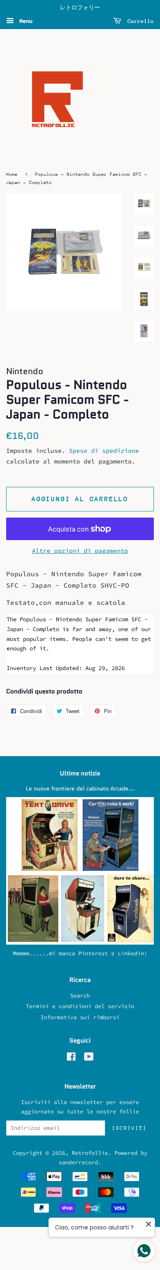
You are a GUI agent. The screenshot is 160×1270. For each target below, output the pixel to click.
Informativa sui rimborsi (80, 1017)
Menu (24, 21)
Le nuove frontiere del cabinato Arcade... (80, 789)
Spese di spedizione (104, 450)
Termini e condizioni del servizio (80, 1006)
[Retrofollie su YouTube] (89, 1058)
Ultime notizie (80, 773)
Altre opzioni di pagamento (80, 550)
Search (80, 995)
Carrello (139, 21)
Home (12, 174)
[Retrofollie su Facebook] (71, 1058)
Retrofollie (90, 1153)
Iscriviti (129, 1128)
